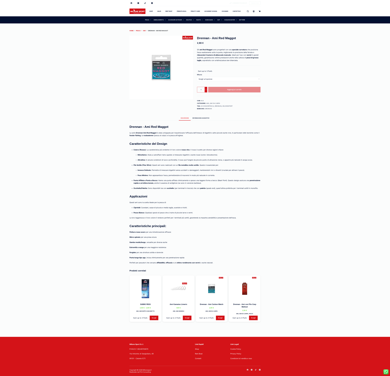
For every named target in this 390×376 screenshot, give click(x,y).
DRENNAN (218, 106)
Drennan (208, 108)
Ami (207, 103)
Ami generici (180, 311)
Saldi (159, 11)
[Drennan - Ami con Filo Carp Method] (244, 288)
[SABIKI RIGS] (145, 288)
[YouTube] (152, 3)
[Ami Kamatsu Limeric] (178, 288)
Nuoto (198, 20)
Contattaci (237, 11)
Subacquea (209, 20)
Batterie (242, 20)
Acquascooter (229, 20)
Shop (151, 11)
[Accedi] (254, 11)
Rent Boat (168, 11)
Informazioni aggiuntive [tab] (200, 118)
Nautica (189, 20)
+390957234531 (239, 3)
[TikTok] (145, 3)
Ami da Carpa (215, 103)
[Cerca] (248, 11)
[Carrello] (260, 11)
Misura (199, 75)
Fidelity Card (255, 3)
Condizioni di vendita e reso (241, 358)
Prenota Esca (181, 11)
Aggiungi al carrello (234, 89)
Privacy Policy (235, 354)
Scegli (154, 318)
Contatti (198, 358)
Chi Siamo (225, 11)
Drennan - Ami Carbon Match (211, 304)
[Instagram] (138, 3)
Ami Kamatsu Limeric (178, 304)
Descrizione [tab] (185, 118)
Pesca (147, 20)
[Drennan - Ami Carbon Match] (211, 288)
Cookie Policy (235, 349)
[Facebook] (131, 3)
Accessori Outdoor (175, 20)
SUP (218, 20)
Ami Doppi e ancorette (146, 311)
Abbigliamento (159, 20)
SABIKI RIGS (145, 304)
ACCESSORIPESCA (207, 106)
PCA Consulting (145, 372)
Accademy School (210, 11)
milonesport (228, 106)
